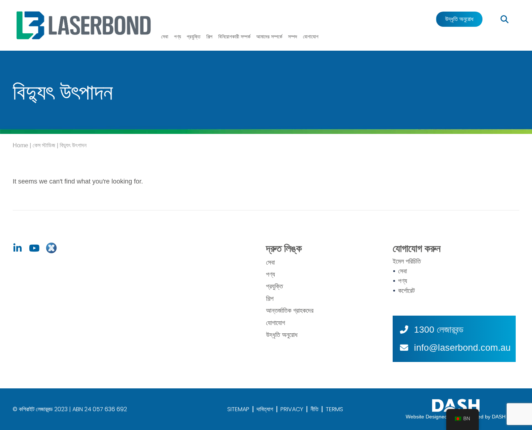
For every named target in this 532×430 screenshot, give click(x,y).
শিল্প (209, 36)
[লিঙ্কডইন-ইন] (17, 248)
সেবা (164, 36)
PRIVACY (291, 409)
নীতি (314, 409)
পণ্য (177, 36)
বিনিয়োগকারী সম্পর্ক (234, 36)
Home (20, 145)
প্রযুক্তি (193, 36)
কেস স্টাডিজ (44, 145)
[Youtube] (34, 248)
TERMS (334, 409)
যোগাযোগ (310, 36)
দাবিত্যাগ (265, 409)
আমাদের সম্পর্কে (269, 36)
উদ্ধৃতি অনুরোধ (281, 334)
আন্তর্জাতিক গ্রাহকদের (289, 310)
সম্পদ (292, 36)
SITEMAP (238, 409)
